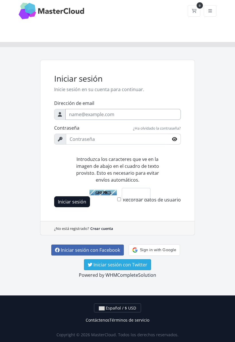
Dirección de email (74, 103)
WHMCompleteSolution (130, 275)
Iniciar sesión (72, 202)
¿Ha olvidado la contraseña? (157, 128)
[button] (154, 250)
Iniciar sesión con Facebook (90, 250)
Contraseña (66, 128)
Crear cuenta (101, 228)
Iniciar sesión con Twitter (119, 265)
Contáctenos (97, 320)
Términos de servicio (129, 320)
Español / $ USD (120, 308)
